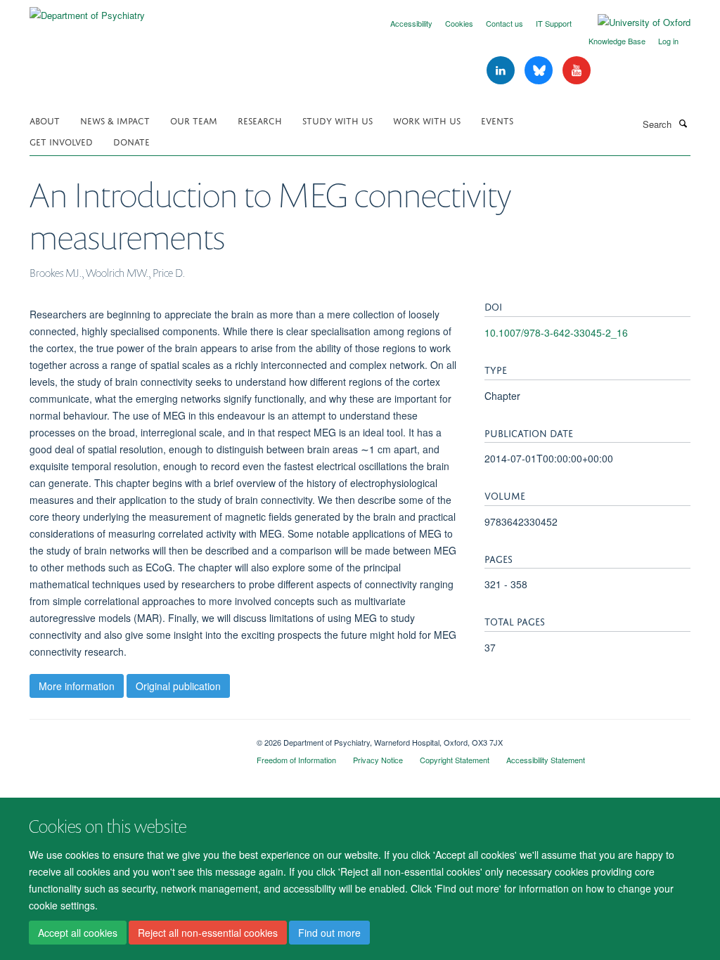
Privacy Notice (378, 759)
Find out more (329, 933)
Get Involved (61, 141)
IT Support (554, 23)
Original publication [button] (178, 686)
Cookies (459, 23)
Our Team (193, 120)
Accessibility (411, 23)
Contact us (504, 23)
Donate (131, 141)
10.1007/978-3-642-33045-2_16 (556, 332)
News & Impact (115, 120)
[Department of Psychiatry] (87, 10)
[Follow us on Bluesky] (540, 70)
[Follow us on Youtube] (576, 70)
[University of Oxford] (633, 22)
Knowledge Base (617, 40)
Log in (668, 40)
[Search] (682, 123)
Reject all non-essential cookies (208, 933)
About (45, 120)
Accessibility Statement (545, 759)
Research (260, 120)
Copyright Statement (454, 759)
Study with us (337, 120)
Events (497, 120)
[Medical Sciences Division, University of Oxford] (133, 737)
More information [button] (77, 686)
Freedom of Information (296, 759)
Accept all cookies (77, 933)
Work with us (427, 120)
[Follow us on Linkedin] (502, 70)
